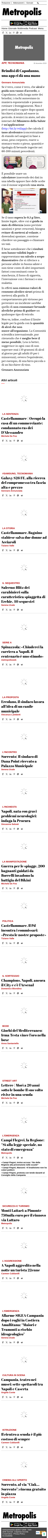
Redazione (6, 3)
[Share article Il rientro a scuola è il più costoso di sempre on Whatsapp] (18, 1447)
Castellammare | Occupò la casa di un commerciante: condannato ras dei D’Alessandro (23, 425)
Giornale (29, 3)
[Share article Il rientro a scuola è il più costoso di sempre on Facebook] (3, 1447)
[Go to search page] (37, 3)
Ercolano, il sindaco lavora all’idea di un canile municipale (22, 706)
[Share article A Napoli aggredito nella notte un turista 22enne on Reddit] (22, 1278)
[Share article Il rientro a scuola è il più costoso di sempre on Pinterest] (14, 1447)
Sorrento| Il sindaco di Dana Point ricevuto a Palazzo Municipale (19, 761)
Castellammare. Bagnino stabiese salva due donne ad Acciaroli (24, 537)
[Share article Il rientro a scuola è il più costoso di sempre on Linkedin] (10, 1447)
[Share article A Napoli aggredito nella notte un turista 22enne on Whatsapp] (18, 1278)
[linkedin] (10, 32)
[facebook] (3, 32)
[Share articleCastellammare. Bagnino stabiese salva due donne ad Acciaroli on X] (7, 550)
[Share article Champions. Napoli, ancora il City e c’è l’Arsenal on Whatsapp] (18, 993)
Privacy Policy (19, 1534)
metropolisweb (8, 660)
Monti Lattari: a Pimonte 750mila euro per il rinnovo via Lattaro (23, 1215)
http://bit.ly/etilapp (14, 128)
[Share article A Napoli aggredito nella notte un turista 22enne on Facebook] (3, 1278)
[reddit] (20, 32)
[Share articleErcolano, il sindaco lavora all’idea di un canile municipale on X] (7, 719)
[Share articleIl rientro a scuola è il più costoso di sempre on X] (7, 1447)
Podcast (33, 28)
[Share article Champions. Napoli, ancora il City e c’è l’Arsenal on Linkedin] (10, 993)
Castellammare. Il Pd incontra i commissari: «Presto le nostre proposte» (23, 930)
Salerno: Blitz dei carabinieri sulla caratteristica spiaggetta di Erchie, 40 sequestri (23, 594)
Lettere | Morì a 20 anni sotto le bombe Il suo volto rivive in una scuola (22, 1090)
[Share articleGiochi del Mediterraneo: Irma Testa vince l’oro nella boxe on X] (7, 1048)
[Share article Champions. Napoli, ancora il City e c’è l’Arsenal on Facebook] (3, 993)
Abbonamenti (18, 3)
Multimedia (22, 28)
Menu (41, 28)
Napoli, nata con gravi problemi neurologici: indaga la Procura (19, 816)
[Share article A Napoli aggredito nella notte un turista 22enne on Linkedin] (10, 1278)
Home (4, 28)
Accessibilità (7, 1536)
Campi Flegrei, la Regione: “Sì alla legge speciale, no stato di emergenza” (22, 1145)
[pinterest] (13, 32)
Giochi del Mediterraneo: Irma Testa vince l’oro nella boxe (23, 1035)
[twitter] (6, 32)
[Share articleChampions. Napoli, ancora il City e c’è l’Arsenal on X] (7, 993)
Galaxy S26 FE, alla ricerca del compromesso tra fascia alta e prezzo (23, 482)
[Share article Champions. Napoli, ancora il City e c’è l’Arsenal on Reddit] (22, 993)
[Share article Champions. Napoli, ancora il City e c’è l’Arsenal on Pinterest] (14, 993)
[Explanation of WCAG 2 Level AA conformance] (41, 1534)
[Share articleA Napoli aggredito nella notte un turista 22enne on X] (7, 1278)
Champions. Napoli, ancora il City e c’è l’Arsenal (23, 982)
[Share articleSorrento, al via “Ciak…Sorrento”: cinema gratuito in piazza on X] (7, 1502)
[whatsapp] (17, 32)
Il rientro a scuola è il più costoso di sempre (21, 1436)
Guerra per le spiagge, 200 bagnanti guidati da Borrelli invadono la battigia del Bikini (23, 873)
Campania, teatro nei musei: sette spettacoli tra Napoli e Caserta (22, 1384)
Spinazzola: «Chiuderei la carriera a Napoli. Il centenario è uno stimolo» (22, 651)
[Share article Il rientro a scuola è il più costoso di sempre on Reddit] (22, 1447)
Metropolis (6, 1153)
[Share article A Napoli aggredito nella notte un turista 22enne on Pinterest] (14, 1278)
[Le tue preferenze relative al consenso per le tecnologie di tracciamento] (44, 1534)
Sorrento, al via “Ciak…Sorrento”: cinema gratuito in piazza (23, 1489)
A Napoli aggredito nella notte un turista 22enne (21, 1267)
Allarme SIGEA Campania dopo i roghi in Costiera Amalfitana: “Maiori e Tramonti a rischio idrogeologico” (22, 1324)
